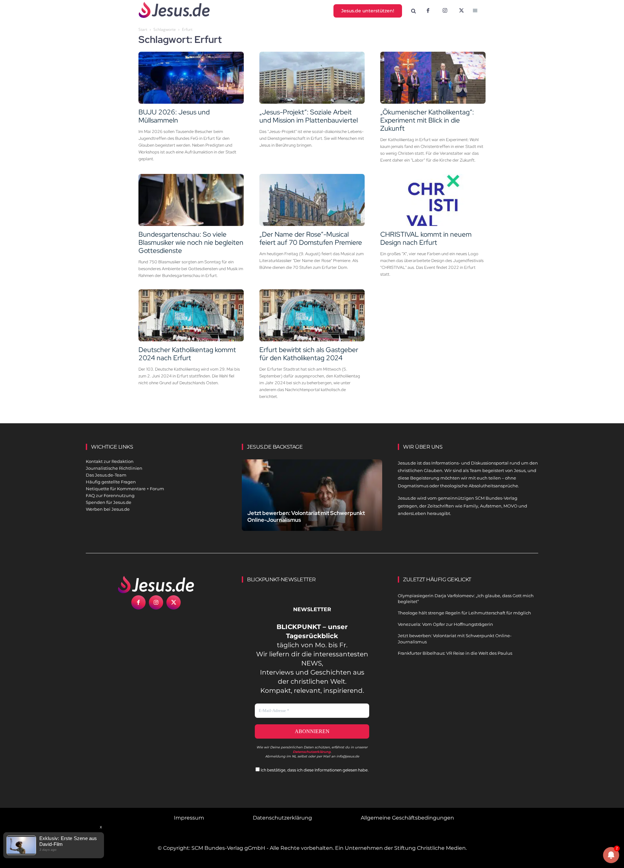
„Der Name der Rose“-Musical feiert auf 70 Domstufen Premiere (310, 238)
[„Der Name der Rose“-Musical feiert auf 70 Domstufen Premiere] (312, 200)
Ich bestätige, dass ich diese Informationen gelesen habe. (314, 770)
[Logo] (156, 584)
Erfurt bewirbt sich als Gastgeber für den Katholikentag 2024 (308, 353)
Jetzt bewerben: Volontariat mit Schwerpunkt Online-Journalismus (306, 516)
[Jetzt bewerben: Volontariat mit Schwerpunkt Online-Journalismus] (312, 502)
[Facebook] (428, 11)
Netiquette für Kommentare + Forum (125, 488)
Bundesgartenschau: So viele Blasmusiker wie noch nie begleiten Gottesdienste (190, 242)
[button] (414, 11)
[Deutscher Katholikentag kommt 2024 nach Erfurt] (191, 315)
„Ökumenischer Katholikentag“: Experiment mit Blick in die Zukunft (427, 120)
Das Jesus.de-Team (106, 475)
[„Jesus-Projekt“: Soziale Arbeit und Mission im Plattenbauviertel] (312, 78)
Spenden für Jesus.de (108, 502)
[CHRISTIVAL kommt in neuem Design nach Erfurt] (433, 200)
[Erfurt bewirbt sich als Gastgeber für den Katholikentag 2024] (312, 315)
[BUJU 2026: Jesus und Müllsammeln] (191, 78)
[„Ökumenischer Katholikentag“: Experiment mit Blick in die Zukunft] (433, 78)
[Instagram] (445, 11)
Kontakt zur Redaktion (110, 461)
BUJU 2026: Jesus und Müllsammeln (174, 116)
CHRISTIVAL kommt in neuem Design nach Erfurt (426, 238)
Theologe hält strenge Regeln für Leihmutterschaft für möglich (464, 612)
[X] (462, 11)
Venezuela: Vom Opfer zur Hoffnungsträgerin (445, 624)
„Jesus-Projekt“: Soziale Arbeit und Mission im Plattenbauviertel (308, 116)
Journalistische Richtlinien (114, 468)
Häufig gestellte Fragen (111, 481)
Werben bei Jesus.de (108, 509)
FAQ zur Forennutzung (110, 495)
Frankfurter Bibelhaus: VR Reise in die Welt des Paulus (455, 653)
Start (142, 29)
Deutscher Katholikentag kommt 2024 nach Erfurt (187, 353)
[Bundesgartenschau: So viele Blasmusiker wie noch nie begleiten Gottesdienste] (191, 200)
